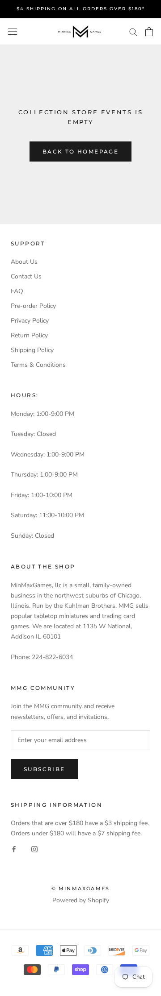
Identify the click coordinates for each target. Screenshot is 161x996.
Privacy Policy (30, 320)
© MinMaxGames (80, 888)
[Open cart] (149, 31)
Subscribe (44, 769)
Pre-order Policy (33, 306)
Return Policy (29, 335)
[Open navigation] (12, 32)
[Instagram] (34, 849)
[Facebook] (14, 849)
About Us (24, 261)
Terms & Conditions (38, 365)
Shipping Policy (32, 350)
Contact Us (26, 276)
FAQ (17, 291)
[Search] (133, 31)
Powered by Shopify (80, 900)
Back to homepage (80, 151)
